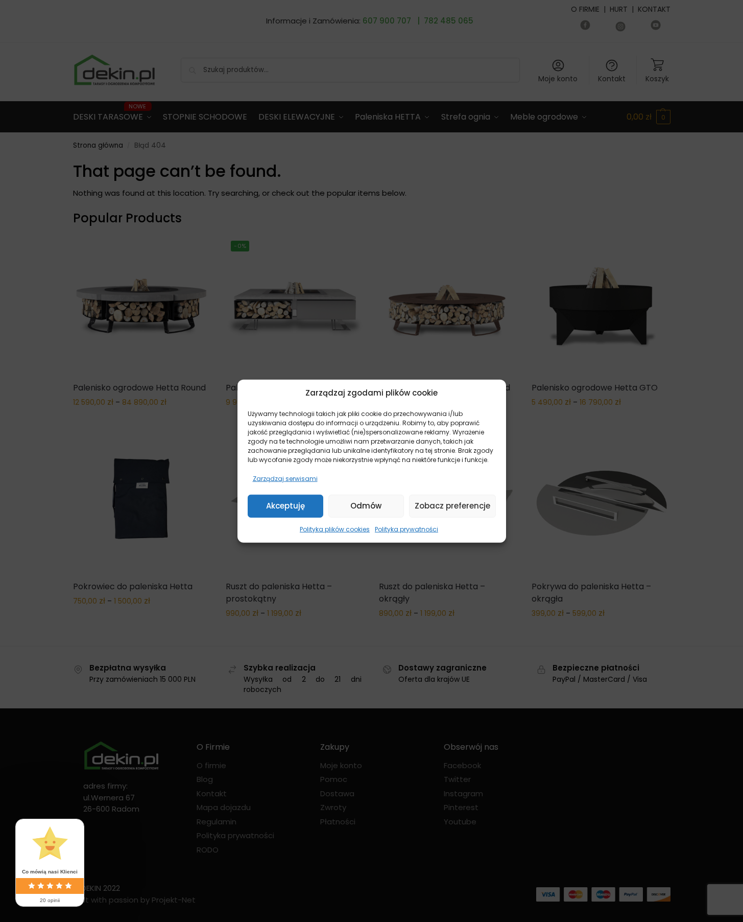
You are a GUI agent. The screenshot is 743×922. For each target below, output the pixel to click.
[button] (491, 393)
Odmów (365, 505)
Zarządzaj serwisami (285, 478)
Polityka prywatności (406, 528)
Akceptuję (285, 505)
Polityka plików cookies (335, 528)
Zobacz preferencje (452, 505)
